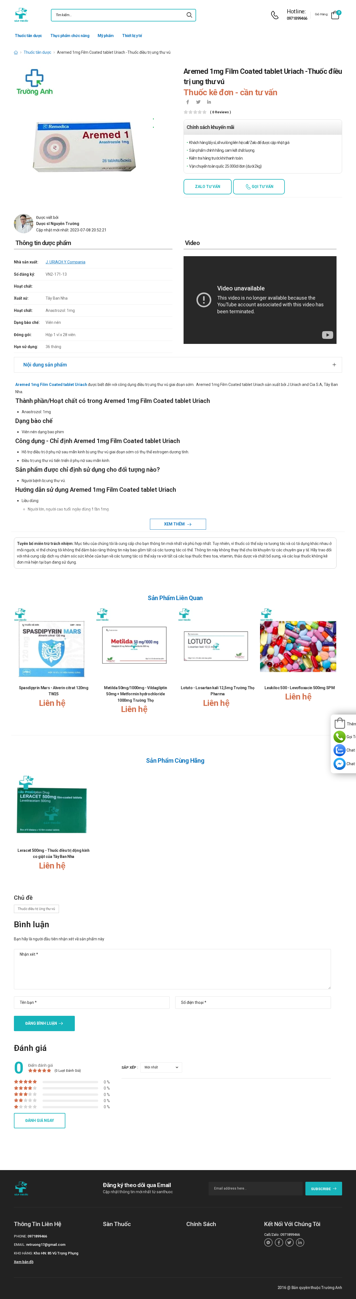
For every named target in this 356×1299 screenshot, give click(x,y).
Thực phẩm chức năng (69, 35)
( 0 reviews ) (220, 112)
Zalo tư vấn (207, 186)
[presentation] (333, 666)
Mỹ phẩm (106, 35)
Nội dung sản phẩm (45, 365)
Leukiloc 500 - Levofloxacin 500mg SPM (299, 688)
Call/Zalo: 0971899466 (282, 1234)
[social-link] (268, 1242)
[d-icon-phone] (276, 15)
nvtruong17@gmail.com (45, 1244)
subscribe (321, 1189)
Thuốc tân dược (28, 35)
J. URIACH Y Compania (65, 262)
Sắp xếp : (130, 1067)
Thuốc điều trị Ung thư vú (36, 909)
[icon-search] (189, 15)
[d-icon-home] (16, 52)
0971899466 (297, 18)
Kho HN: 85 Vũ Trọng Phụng (56, 1253)
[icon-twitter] (198, 102)
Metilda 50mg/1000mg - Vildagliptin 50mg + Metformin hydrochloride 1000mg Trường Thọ (135, 694)
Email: (19, 1244)
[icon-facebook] (188, 102)
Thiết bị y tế (132, 35)
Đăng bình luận (41, 1023)
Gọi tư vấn (262, 186)
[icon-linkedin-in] (209, 102)
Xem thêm (175, 524)
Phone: (20, 1236)
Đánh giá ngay (39, 1120)
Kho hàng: (23, 1253)
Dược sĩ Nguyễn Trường (57, 223)
